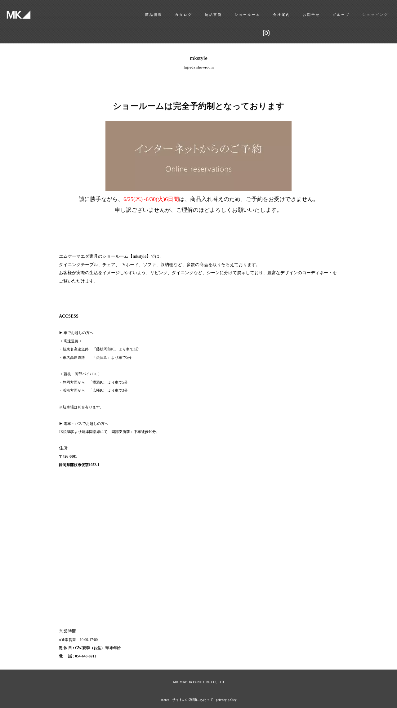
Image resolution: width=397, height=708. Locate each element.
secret (165, 699)
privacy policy (226, 699)
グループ (341, 14)
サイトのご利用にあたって (192, 699)
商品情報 (154, 14)
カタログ (183, 14)
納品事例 (213, 14)
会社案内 (281, 14)
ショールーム (247, 14)
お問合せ (311, 14)
